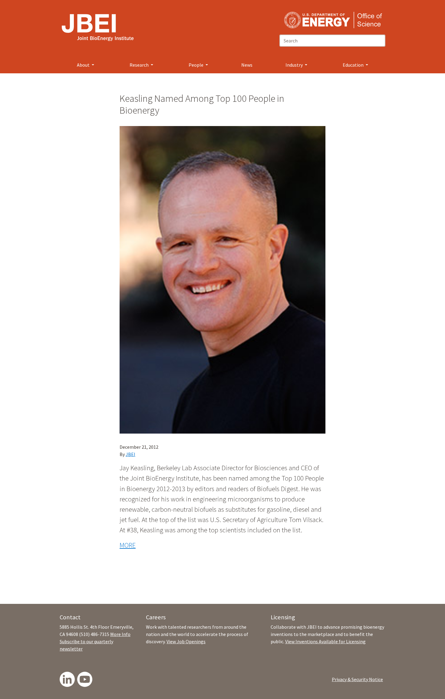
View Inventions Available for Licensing (325, 641)
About (84, 65)
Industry (294, 65)
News (246, 65)
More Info (120, 634)
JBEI (130, 454)
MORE (128, 545)
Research (140, 65)
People (196, 65)
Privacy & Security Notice (357, 679)
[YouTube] (84, 679)
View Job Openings (186, 641)
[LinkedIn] (67, 679)
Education (353, 65)
